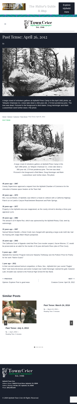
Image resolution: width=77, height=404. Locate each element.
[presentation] (19, 312)
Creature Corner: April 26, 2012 (63, 280)
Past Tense (6, 120)
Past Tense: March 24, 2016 (57, 305)
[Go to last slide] (5, 323)
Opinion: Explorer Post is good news (16, 280)
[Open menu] (5, 24)
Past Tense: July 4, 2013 (17, 328)
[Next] (71, 323)
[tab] (34, 347)
